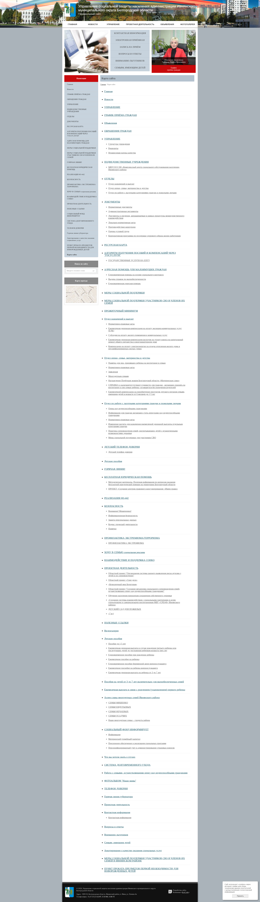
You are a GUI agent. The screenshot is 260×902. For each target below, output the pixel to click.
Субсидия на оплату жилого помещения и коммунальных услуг (137, 335)
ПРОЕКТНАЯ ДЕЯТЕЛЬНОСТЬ (79, 204)
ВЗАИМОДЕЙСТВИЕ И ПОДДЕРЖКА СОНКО (82, 198)
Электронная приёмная (130, 40)
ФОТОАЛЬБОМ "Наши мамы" (120, 780)
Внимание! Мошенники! (119, 511)
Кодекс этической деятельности (123, 524)
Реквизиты (113, 148)
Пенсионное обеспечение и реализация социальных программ (137, 743)
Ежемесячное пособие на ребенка (123, 659)
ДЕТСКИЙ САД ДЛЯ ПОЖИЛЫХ (124, 609)
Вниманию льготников (130, 61)
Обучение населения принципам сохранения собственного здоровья (140, 595)
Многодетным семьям (118, 376)
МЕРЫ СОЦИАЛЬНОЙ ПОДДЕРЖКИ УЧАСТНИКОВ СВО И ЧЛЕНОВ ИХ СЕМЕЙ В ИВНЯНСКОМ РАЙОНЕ (144, 859)
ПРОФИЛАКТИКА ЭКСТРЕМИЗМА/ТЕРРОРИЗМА (81, 185)
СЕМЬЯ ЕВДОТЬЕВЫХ (119, 707)
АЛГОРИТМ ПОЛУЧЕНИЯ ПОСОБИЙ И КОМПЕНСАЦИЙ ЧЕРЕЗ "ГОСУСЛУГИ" (81, 133)
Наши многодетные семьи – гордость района (129, 720)
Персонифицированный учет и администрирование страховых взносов (141, 748)
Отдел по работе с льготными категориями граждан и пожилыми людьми (142, 193)
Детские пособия (113, 461)
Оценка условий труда (118, 231)
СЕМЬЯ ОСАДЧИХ (117, 716)
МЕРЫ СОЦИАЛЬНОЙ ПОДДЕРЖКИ (81, 148)
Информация (114, 734)
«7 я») (111, 613)
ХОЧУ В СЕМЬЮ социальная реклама (81, 192)
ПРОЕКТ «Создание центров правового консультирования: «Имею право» (143, 489)
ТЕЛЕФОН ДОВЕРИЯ (75, 228)
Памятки (112, 529)
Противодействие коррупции (122, 227)
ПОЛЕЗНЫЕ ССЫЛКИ (75, 209)
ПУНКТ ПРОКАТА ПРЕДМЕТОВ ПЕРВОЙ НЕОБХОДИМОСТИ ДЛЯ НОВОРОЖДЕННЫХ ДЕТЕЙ (80, 247)
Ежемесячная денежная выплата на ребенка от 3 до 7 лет (134, 672)
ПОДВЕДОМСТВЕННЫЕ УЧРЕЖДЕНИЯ (77, 110)
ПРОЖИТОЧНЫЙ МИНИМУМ (121, 311)
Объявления (110, 123)
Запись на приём (130, 47)
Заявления (113, 372)
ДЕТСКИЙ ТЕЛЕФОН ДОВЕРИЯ (122, 447)
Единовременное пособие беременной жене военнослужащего (137, 664)
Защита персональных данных (122, 520)
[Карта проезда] (81, 302)
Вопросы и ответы (130, 54)
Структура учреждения (119, 144)
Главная (70, 84)
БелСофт (185, 892)
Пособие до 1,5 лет (117, 644)
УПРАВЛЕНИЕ (72, 104)
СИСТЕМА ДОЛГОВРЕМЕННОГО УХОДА (80, 222)
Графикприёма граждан (173, 69)
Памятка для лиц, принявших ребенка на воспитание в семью (137, 363)
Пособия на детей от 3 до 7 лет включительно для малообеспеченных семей (144, 681)
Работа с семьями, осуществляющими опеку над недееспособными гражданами (146, 772)
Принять (240, 896)
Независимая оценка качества (122, 153)
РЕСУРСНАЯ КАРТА (75, 126)
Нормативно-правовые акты (121, 324)
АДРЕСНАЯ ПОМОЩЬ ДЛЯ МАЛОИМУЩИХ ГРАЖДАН (78, 142)
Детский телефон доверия (120, 452)
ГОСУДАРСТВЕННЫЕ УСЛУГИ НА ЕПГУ (129, 260)
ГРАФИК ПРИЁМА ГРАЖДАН (78, 94)
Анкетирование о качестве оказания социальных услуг (80, 239)
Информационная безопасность (123, 515)
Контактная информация (130, 33)
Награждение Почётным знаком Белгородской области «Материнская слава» (144, 380)
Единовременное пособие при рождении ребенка (131, 655)
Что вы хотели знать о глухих (119, 757)
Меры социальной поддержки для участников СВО (132, 437)
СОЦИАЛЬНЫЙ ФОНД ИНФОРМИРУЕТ (76, 215)
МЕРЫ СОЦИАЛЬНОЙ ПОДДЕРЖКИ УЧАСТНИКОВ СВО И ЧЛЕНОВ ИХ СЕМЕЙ (81, 155)
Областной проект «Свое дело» (122, 580)
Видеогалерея (111, 630)
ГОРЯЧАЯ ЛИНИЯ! (74, 162)
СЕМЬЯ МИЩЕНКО (118, 703)
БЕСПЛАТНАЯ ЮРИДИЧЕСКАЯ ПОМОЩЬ (79, 168)
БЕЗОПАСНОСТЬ (73, 179)
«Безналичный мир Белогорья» (122, 584)
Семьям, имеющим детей (130, 68)
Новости (70, 89)
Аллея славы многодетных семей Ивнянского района (132, 697)
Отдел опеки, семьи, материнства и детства (128, 188)
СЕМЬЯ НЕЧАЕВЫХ (118, 711)
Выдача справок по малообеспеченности (127, 279)
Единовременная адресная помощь (124, 283)
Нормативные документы (120, 207)
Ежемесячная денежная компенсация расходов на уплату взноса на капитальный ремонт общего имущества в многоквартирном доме (145, 340)
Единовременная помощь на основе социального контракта (136, 275)
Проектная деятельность (117, 804)
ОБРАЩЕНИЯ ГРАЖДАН (76, 99)
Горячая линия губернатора (77, 233)
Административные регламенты (123, 211)
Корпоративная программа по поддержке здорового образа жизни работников (144, 236)
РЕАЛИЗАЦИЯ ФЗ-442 (76, 174)
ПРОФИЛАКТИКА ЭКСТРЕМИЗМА (126, 543)
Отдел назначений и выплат (121, 184)
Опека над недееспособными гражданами (127, 408)
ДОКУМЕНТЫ (72, 121)
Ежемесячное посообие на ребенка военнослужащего (133, 668)
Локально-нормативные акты (122, 222)
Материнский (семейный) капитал (124, 739)
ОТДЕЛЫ (70, 116)
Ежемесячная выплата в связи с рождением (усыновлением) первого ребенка (144, 689)
